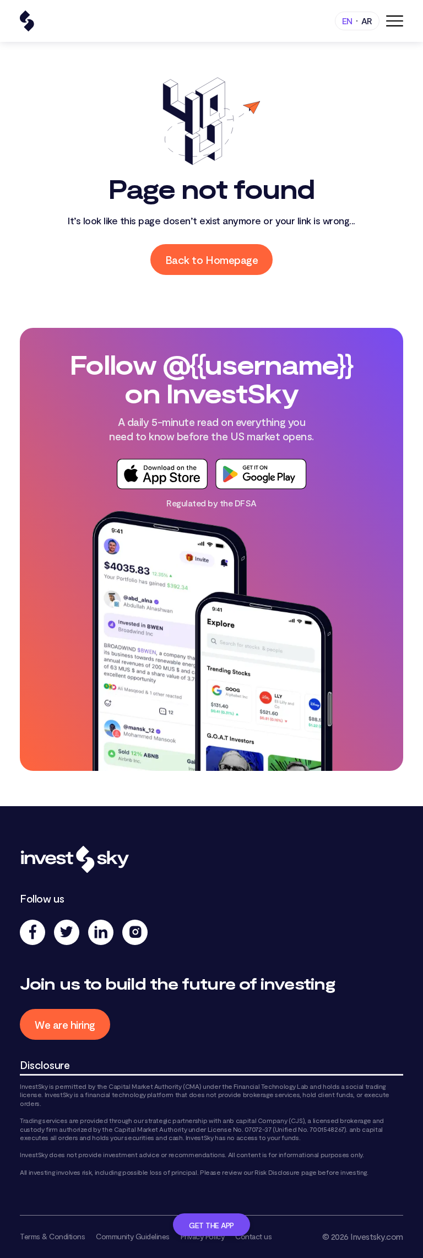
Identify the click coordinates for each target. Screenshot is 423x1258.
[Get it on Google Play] (261, 473)
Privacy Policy (202, 1236)
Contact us (253, 1236)
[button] (394, 21)
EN (347, 20)
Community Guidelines (132, 1236)
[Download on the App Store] (162, 473)
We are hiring (65, 1024)
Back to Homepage (211, 259)
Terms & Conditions (52, 1236)
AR (366, 20)
